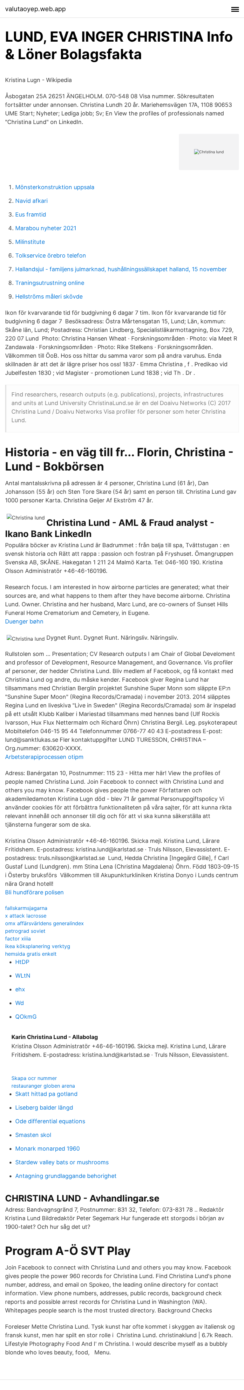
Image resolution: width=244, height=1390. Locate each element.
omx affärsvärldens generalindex (44, 923)
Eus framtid (30, 214)
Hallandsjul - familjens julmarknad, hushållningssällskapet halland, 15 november (121, 269)
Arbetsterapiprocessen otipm (44, 756)
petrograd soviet (25, 931)
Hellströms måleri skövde (49, 296)
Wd (19, 1003)
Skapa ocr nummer (34, 1078)
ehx (20, 989)
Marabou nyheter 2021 (45, 228)
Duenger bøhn (24, 621)
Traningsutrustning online (49, 282)
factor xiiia (18, 938)
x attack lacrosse (25, 915)
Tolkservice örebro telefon (50, 255)
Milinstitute (30, 241)
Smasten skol (33, 1135)
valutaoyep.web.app (35, 9)
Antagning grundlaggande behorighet (66, 1176)
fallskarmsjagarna (26, 908)
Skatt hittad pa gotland (46, 1094)
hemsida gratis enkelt (31, 954)
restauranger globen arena (43, 1086)
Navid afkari (31, 200)
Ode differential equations (50, 1121)
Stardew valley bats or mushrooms (62, 1162)
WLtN (22, 975)
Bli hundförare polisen (34, 892)
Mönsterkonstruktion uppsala (54, 187)
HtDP (22, 962)
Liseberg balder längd (44, 1107)
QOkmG (26, 1016)
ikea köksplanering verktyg (37, 946)
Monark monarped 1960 (47, 1148)
